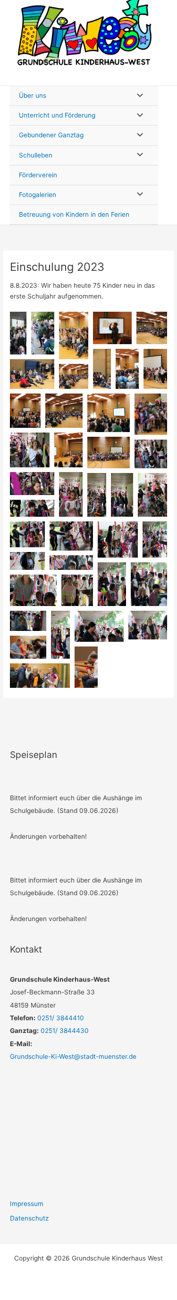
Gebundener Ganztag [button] (51, 135)
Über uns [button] (32, 95)
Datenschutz (29, 1218)
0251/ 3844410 (59, 1018)
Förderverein (38, 175)
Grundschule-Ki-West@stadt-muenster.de (73, 1056)
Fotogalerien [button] (37, 194)
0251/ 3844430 (64, 1030)
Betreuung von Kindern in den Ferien (74, 214)
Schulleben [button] (35, 155)
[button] (18, 333)
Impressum (26, 1203)
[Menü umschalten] (137, 95)
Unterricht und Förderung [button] (57, 115)
